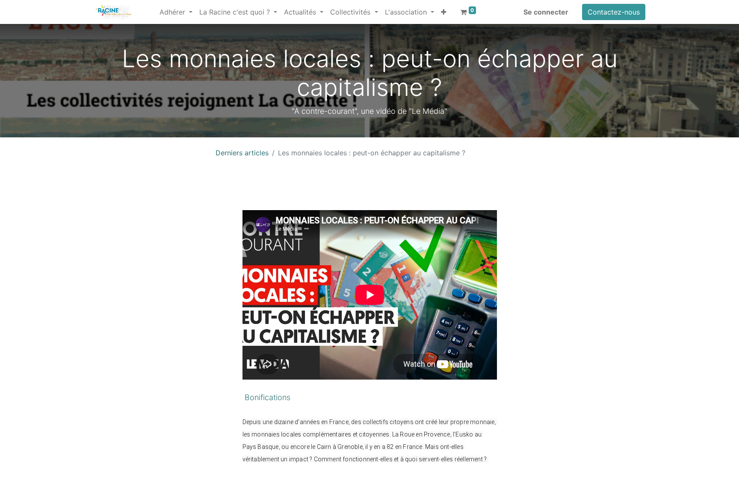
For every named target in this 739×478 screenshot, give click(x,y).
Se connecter (545, 12)
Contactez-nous (614, 12)
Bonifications (266, 397)
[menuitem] (152, 6)
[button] (443, 12)
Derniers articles (242, 152)
